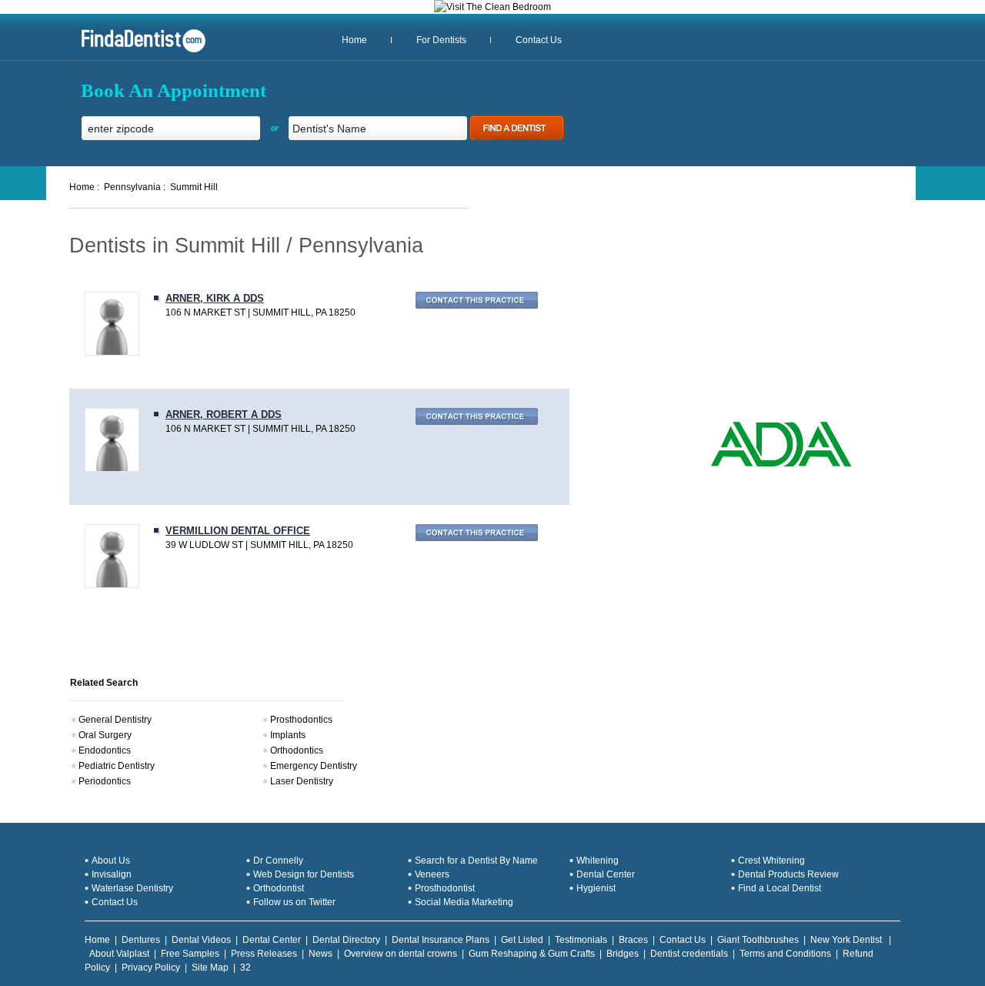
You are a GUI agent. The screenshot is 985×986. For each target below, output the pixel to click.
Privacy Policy (151, 967)
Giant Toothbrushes (758, 939)
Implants (288, 735)
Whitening (597, 860)
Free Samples (190, 953)
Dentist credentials (689, 953)
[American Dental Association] (781, 465)
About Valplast (119, 953)
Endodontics (104, 750)
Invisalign (112, 874)
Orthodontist (278, 888)
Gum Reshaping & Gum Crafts (532, 953)
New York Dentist (847, 939)
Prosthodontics (301, 719)
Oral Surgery (105, 735)
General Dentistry (115, 719)
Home (354, 40)
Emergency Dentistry (313, 765)
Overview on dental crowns (400, 953)
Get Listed (522, 939)
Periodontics (104, 781)
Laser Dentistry (301, 781)
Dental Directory (346, 939)
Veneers (432, 874)
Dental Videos (201, 939)
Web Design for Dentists (303, 874)
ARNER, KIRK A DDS (214, 298)
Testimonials (581, 939)
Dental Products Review (788, 874)
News (320, 953)
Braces (633, 939)
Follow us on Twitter (294, 902)
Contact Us (539, 40)
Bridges (622, 953)
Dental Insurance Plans (440, 939)
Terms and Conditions (785, 953)
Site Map (210, 967)
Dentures (141, 939)
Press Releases (264, 953)
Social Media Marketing (464, 902)
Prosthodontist (445, 888)
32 (245, 967)
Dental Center (605, 874)
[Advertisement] (764, 308)
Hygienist (596, 888)
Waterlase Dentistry (132, 888)
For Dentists (441, 40)
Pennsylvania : (134, 187)
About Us (111, 860)
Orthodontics (296, 750)
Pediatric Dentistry (116, 765)
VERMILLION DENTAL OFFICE (237, 530)
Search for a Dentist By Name (476, 860)
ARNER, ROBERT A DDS (223, 414)
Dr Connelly (278, 860)
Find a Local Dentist (779, 888)
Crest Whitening (771, 860)
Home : (84, 187)
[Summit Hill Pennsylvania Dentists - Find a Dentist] (137, 50)
